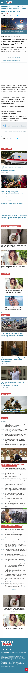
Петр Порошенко (18, 131)
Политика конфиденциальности (7, 668)
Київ (6, 131)
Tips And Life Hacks (14, 611)
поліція (10, 131)
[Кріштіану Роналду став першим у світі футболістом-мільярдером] (14, 456)
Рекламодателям (18, 668)
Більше (14, 589)
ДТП (25, 131)
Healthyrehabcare (14, 629)
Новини (4, 132)
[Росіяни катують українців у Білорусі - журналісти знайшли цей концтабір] (14, 516)
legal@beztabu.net (18, 664)
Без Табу (8, 136)
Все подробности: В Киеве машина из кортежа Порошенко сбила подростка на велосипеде (13, 58)
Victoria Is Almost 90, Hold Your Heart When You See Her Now (14, 627)
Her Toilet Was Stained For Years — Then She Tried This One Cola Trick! (14, 609)
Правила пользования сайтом (7, 666)
